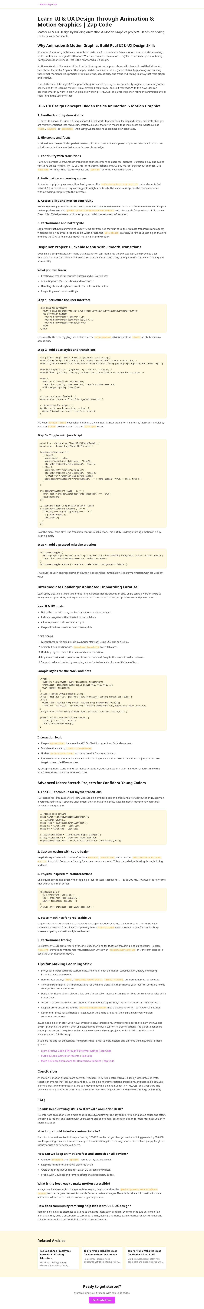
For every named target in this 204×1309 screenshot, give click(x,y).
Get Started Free (102, 1300)
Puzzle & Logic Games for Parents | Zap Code (66, 1055)
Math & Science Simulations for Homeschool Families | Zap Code (77, 1061)
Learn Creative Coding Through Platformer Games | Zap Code (76, 1050)
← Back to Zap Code (47, 4)
